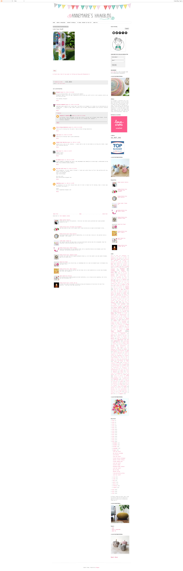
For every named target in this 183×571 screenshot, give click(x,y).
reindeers (126, 355)
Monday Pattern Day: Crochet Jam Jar (68, 282)
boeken (123, 270)
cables (119, 276)
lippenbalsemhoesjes (123, 332)
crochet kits (119, 285)
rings (126, 356)
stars (121, 371)
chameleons (118, 279)
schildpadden (120, 360)
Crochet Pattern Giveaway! (119, 458)
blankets (122, 268)
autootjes (113, 261)
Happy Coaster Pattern (65, 219)
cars (118, 278)
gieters (121, 305)
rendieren (115, 356)
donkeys (114, 290)
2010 (113, 493)
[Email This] (66, 81)
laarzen (115, 325)
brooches (125, 273)
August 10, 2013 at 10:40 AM (67, 92)
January (115, 487)
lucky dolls (114, 333)
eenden (125, 294)
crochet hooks (116, 284)
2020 (113, 429)
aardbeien (124, 255)
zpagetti (121, 393)
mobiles (118, 337)
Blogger (97, 567)
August (115, 450)
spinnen (127, 369)
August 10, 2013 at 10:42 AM (72, 104)
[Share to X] (68, 81)
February (115, 485)
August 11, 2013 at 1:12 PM (67, 183)
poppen (125, 349)
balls (118, 265)
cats (112, 279)
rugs (126, 357)
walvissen (119, 387)
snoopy (112, 368)
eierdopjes (115, 296)
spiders (122, 369)
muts (118, 338)
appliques (116, 260)
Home (80, 213)
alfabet (118, 256)
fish (117, 301)
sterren (115, 372)
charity (124, 279)
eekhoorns (119, 294)
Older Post (105, 213)
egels (112, 295)
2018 (113, 432)
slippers (112, 366)
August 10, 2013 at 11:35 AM (75, 127)
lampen (120, 326)
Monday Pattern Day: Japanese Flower (68, 254)
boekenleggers (114, 271)
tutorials (115, 381)
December (115, 443)
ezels (126, 299)
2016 (117, 255)
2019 (113, 431)
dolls (127, 289)
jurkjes (120, 317)
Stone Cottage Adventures (62, 127)
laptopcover (113, 328)
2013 (113, 441)
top (122, 379)
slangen (119, 363)
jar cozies (123, 316)
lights (114, 329)
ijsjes (125, 313)
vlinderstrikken (123, 385)
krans (118, 323)
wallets (112, 387)
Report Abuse (114, 557)
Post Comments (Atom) (65, 215)
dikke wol (116, 289)
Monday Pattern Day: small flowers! (68, 268)
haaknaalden (126, 310)
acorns (112, 256)
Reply (57, 100)
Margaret (58, 92)
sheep (115, 361)
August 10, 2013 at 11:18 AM (78, 115)
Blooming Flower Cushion (118, 466)
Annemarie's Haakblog (65, 115)
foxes (120, 302)
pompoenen (113, 349)
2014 (113, 439)
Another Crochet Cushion (118, 459)
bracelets (113, 273)
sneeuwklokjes (116, 367)
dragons (120, 290)
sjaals (117, 362)
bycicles (113, 276)
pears (119, 342)
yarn (112, 393)
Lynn (57, 134)
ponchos (119, 349)
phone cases (126, 343)
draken (125, 290)
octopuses (124, 338)
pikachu (125, 344)
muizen (112, 338)
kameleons (121, 318)
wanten (125, 387)
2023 (113, 424)
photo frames (115, 344)
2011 (113, 491)
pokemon (125, 348)
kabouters (113, 318)
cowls (119, 283)
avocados (119, 261)
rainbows (127, 351)
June (114, 478)
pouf (128, 350)
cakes (126, 277)
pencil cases (126, 342)
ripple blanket (114, 357)
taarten (115, 375)
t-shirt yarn (126, 374)
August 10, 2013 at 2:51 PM (65, 151)
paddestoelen (117, 341)
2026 (113, 420)
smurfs (123, 366)
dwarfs (112, 293)
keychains (126, 319)
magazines (123, 333)
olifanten (113, 339)
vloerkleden (113, 386)
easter (124, 293)
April (114, 482)
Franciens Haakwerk (60, 104)
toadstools (115, 379)
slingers (124, 365)
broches (119, 273)
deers (121, 288)
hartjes (124, 311)
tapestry (121, 375)
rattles (112, 355)
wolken (126, 391)
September (115, 448)
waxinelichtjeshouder (122, 390)
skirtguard (125, 362)
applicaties (126, 259)
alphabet (125, 256)
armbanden (124, 260)
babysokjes (119, 262)
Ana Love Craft (59, 168)
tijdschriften (125, 378)
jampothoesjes (123, 314)
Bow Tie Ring (116, 469)
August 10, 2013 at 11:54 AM (65, 134)
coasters (113, 283)
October (115, 446)
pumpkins (115, 351)
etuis (120, 299)
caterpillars (124, 278)
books (112, 272)
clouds (125, 282)
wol (121, 391)
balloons (112, 265)
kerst (120, 319)
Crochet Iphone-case (117, 461)
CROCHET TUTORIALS (71, 22)
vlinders (115, 385)
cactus (112, 277)
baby (125, 261)
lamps (125, 326)
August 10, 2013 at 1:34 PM (73, 142)
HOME (54, 22)
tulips (117, 380)
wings (117, 391)
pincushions (123, 345)
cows (123, 283)
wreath (125, 392)
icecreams (119, 313)
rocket (122, 357)
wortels (119, 392)
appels (112, 259)
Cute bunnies (116, 454)
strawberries (119, 373)
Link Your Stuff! (117, 451)
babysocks (113, 262)
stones (121, 372)
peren (120, 343)
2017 (113, 434)
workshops (113, 392)
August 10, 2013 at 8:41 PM (70, 168)
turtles (127, 380)
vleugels (127, 384)
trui (112, 380)
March (114, 484)
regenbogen (119, 355)
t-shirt (118, 374)
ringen (121, 356)
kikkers (115, 320)
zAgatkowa (58, 183)
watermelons (113, 390)
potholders (121, 350)
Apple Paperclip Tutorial (66, 275)
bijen (120, 267)
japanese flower (114, 316)
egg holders (126, 295)
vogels (119, 386)
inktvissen (113, 314)
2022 (113, 425)
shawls (127, 360)
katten (127, 318)
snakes (127, 366)
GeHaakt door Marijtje (61, 142)
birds (125, 267)
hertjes (125, 312)
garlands (123, 304)
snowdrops (125, 368)
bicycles (115, 267)
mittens (124, 336)
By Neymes (58, 159)
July (114, 477)
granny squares (118, 307)
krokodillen (124, 323)
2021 (113, 427)
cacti (125, 276)
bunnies (112, 275)
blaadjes (113, 268)
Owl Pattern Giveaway (118, 453)
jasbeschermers (114, 317)
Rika (57, 151)
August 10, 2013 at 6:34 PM (67, 159)
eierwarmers (123, 296)
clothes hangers (116, 282)
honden (112, 313)
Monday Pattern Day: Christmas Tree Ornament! (71, 226)
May (114, 480)
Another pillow (116, 471)
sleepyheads (126, 363)
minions (118, 336)
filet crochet (121, 300)
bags (112, 264)
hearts (112, 312)
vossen (124, 386)
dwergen (118, 293)
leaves (127, 328)
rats (120, 354)
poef (118, 348)
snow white (118, 368)
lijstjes (121, 329)
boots (119, 272)
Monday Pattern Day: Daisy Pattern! (68, 233)
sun (126, 373)
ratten (125, 354)
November (115, 444)
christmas (113, 281)
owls (128, 339)
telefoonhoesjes (114, 378)
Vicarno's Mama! (116, 464)
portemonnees (114, 350)
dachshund (116, 288)
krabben (112, 323)
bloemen (113, 270)
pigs (121, 344)
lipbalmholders (114, 332)
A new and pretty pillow (118, 473)
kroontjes (113, 324)
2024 (113, 422)
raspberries (113, 354)
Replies (59, 113)
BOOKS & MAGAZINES (61, 22)
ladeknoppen (121, 325)
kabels (126, 317)
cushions (127, 287)
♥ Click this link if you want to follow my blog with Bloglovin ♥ (71, 74)
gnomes (120, 306)
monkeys (125, 337)
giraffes (114, 306)
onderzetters (120, 339)
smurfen (117, 366)
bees (123, 266)
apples (118, 259)
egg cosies (118, 295)
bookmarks (124, 271)
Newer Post (55, 213)
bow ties (125, 272)
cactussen (119, 277)
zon (116, 393)
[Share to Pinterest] (71, 81)
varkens (127, 381)
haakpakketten (116, 311)
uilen (121, 381)
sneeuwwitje (124, 367)
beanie (112, 266)
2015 (113, 438)
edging (112, 294)
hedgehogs (119, 312)
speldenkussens (114, 369)
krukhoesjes (120, 324)
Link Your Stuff (61, 83)
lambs (128, 325)
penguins (114, 343)
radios (121, 351)
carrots (112, 278)
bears (117, 266)
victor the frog (114, 384)
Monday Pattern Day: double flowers (68, 247)
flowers (113, 302)
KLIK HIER (113, 71)
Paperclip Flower (64, 261)
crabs (127, 283)
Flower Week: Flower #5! (65, 240)
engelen (114, 299)
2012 (112, 255)
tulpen (122, 380)
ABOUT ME (95, 22)
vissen (120, 384)
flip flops (124, 301)
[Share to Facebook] (70, 81)
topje (126, 379)
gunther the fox (117, 310)
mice (112, 336)
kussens (127, 324)
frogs (115, 304)
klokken (112, 322)
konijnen (124, 322)
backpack (125, 262)
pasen (114, 342)
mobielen (112, 337)
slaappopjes (113, 363)
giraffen (127, 305)
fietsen (112, 300)
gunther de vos (125, 308)
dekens (127, 288)
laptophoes (121, 328)
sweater (112, 374)
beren (127, 266)
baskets (125, 265)
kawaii (114, 319)
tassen (127, 375)
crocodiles (127, 285)
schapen (112, 360)
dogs (122, 289)
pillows (112, 345)
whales (112, 391)
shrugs (121, 361)
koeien (118, 322)
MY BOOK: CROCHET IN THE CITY (84, 22)
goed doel (126, 306)
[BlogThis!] (67, 81)
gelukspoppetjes (114, 305)
